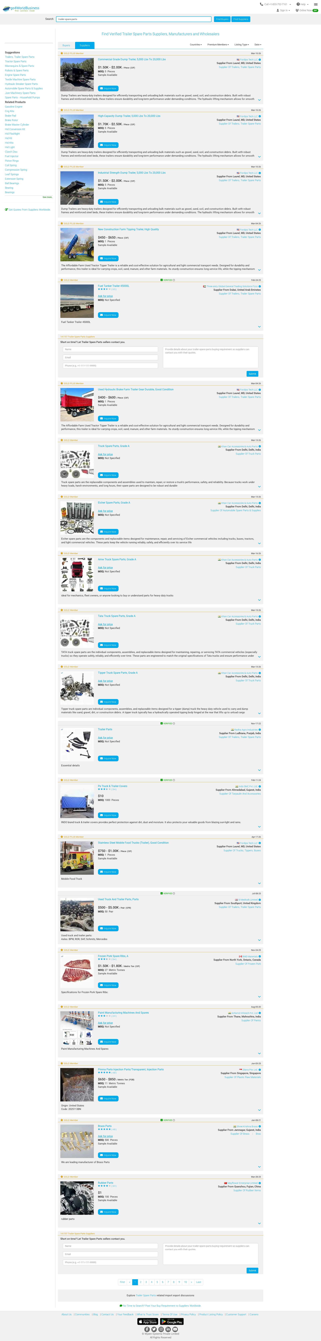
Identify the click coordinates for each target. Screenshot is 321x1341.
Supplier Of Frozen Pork (248, 963)
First (122, 1282)
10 (185, 1282)
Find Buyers (222, 19)
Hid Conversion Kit (15, 129)
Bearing (9, 187)
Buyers (66, 45)
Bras (258, 1133)
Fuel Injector (11, 156)
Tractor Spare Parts (15, 61)
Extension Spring (14, 178)
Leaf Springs (12, 174)
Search (49, 19)
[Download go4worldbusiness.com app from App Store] (147, 1321)
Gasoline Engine (13, 106)
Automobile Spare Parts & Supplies (24, 88)
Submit (252, 373)
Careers (253, 1314)
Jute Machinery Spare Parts (20, 92)
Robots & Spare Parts (17, 70)
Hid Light (10, 147)
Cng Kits (9, 111)
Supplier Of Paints (251, 1020)
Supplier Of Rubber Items (247, 1190)
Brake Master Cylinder (17, 124)
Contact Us (107, 1314)
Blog (95, 1314)
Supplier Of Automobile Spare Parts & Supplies (235, 510)
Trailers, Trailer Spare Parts (19, 56)
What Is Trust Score (147, 1314)
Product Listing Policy (211, 1314)
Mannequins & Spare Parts (19, 65)
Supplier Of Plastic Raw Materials (243, 1077)
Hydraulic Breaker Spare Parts (21, 83)
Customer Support (236, 1314)
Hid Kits (9, 142)
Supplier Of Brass (240, 1133)
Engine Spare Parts (15, 74)
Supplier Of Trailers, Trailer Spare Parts (240, 67)
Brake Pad (10, 115)
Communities (82, 1314)
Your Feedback (125, 1314)
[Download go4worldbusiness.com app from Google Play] (172, 1321)
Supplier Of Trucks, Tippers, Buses (242, 850)
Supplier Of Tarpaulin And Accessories (240, 793)
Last (198, 1282)
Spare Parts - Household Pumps (22, 97)
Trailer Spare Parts (146, 1295)
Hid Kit (8, 138)
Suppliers (85, 45)
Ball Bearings (12, 183)
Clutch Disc (11, 151)
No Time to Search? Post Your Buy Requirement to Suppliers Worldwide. (162, 1305)
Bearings (10, 192)
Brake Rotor (11, 120)
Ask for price (105, 296)
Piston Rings (12, 160)
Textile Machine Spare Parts (20, 79)
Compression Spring (16, 169)
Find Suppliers (241, 19)
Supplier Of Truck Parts (248, 453)
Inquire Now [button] (109, 88)
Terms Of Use (169, 1314)
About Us (67, 1314)
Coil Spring (11, 165)
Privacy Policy (188, 1314)
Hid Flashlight (12, 133)
